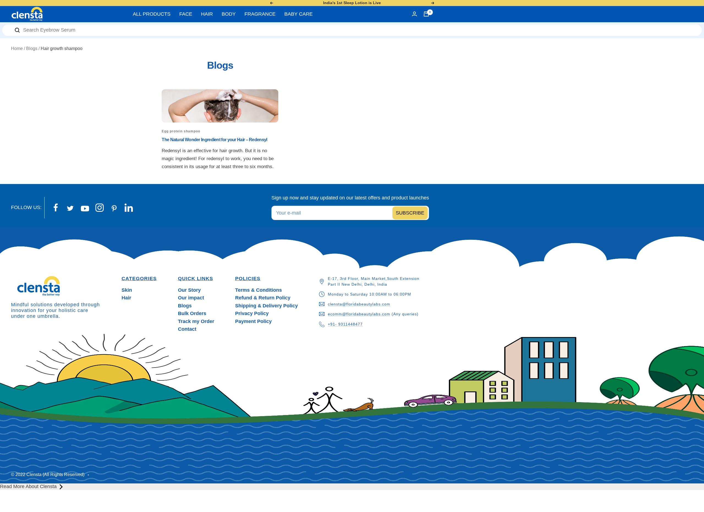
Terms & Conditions (258, 290)
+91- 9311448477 (345, 324)
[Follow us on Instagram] (99, 208)
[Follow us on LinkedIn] (128, 208)
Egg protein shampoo (181, 131)
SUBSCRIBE (410, 213)
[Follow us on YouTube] (84, 209)
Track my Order (196, 321)
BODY (229, 14)
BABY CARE (298, 14)
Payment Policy (253, 321)
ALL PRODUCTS (151, 14)
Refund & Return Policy (262, 297)
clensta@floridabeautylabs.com (359, 304)
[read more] (61, 486)
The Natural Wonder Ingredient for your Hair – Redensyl (214, 139)
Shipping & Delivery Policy (266, 305)
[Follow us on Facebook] (55, 208)
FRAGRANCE (260, 14)
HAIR (207, 14)
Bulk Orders (192, 313)
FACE (185, 14)
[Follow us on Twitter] (70, 208)
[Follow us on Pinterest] (114, 208)
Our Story (189, 290)
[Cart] (426, 14)
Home (17, 48)
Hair (126, 297)
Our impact (191, 297)
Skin (127, 290)
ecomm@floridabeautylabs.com (359, 314)
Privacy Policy (252, 313)
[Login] (414, 14)
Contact (187, 329)
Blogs (31, 48)
